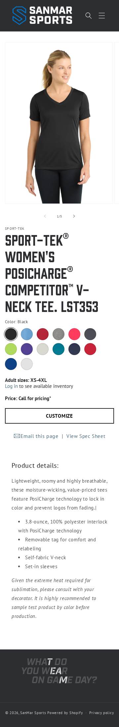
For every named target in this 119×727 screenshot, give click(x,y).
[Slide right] (74, 216)
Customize (59, 416)
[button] (102, 15)
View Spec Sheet (85, 436)
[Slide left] (45, 216)
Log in (11, 386)
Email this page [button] (39, 436)
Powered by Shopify (65, 712)
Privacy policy (101, 712)
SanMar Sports (33, 712)
